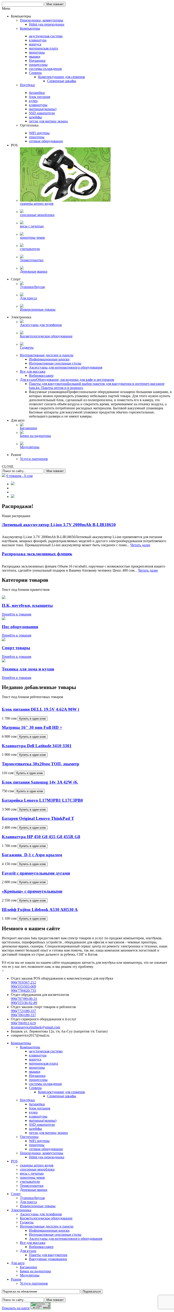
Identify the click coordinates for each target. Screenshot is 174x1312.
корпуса (35, 1059)
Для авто (17, 1263)
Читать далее (140, 545)
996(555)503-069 (23, 986)
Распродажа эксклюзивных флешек (37, 553)
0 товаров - (19, 476)
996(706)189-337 (23, 1015)
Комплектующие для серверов (61, 1092)
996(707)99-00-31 (24, 999)
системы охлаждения (45, 1084)
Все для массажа (32, 1243)
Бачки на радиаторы (35, 1271)
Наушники (37, 1076)
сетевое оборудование (46, 1149)
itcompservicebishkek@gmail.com (35, 1027)
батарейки (37, 1104)
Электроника (21, 1210)
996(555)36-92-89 (24, 1003)
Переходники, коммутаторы (41, 1153)
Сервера (35, 1088)
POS (14, 1161)
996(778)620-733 (23, 990)
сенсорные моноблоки (37, 1169)
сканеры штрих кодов (36, 1165)
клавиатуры (38, 1116)
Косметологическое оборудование (46, 1218)
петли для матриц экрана (48, 1133)
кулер (33, 1112)
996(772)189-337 (23, 1011)
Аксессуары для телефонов (41, 1214)
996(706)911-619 (23, 1023)
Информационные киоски (49, 1230)
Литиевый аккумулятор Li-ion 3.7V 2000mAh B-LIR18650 (59, 524)
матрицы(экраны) (42, 1120)
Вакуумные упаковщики (48, 1259)
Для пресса (28, 1202)
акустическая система (46, 1051)
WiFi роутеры (39, 1141)
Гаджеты (27, 1222)
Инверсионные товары (38, 1206)
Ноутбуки (27, 1100)
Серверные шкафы (61, 1096)
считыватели (30, 1181)
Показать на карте (16, 1308)
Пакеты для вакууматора (48, 1255)
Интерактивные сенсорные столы (55, 1234)
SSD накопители (42, 1124)
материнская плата (43, 1063)
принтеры (36, 1145)
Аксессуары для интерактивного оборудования (65, 1238)
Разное (16, 1279)
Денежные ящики (33, 1190)
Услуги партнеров (34, 1283)
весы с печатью (32, 1173)
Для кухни (28, 1251)
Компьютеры (21, 1043)
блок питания (39, 1108)
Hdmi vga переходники (46, 1157)
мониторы (37, 1067)
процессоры (38, 1080)
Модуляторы (29, 1275)
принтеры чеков (32, 1177)
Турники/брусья (32, 1198)
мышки (34, 1071)
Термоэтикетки (32, 1186)
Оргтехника (29, 1137)
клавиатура (37, 1055)
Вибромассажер (41, 1247)
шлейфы (35, 1129)
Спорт (16, 1194)
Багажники (28, 1267)
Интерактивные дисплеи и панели (46, 1226)
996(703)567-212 (23, 982)
